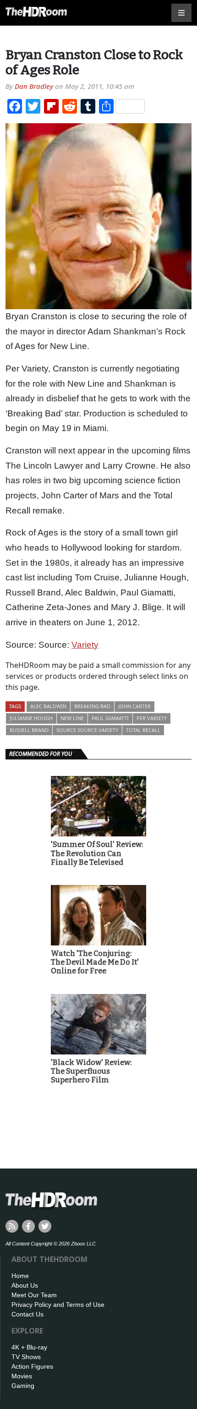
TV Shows (26, 1356)
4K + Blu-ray (29, 1347)
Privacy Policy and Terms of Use (57, 1304)
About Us (24, 1285)
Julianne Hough (31, 718)
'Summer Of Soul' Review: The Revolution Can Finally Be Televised (97, 853)
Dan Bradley (34, 86)
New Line (72, 718)
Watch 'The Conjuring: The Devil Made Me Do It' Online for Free (95, 962)
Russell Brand (29, 729)
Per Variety (152, 718)
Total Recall (143, 729)
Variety (84, 645)
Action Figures (32, 1366)
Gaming (22, 1385)
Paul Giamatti (110, 718)
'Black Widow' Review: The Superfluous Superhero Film (91, 1071)
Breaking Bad (92, 706)
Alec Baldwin (48, 706)
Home (20, 1275)
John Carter (134, 706)
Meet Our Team (34, 1295)
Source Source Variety (87, 729)
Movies (21, 1376)
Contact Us (27, 1314)
